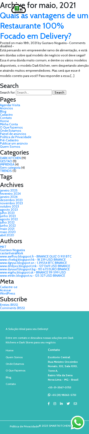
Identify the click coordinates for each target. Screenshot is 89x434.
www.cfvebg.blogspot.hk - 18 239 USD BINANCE (33, 260)
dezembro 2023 (11, 200)
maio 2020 (8, 232)
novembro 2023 (11, 203)
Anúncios (6, 108)
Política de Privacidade (15, 137)
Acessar (5, 290)
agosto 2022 (9, 219)
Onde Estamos (10, 131)
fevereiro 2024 (10, 194)
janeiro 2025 (9, 190)
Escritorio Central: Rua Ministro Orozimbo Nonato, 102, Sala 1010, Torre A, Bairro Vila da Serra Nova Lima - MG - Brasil (63, 368)
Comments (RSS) (12, 308)
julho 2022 (7, 222)
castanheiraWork (11, 253)
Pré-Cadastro (9, 140)
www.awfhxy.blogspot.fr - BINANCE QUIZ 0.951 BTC (36, 256)
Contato (6, 118)
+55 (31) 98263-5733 (63, 395)
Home (4, 121)
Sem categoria (10, 168)
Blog (3, 111)
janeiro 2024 (9, 197)
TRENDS (6, 171)
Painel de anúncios (13, 134)
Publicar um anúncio (14, 143)
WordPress (7, 293)
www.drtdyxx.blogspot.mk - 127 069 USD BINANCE (35, 266)
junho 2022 (8, 226)
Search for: (7, 92)
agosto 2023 (9, 210)
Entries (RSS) (9, 305)
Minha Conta (9, 124)
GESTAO (6, 161)
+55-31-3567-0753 (59, 387)
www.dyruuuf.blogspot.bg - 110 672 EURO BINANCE (35, 269)
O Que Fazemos (11, 127)
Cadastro (6, 115)
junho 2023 (8, 216)
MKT (3, 247)
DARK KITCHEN (10, 158)
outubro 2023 (9, 206)
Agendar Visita (10, 105)
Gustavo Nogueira (12, 250)
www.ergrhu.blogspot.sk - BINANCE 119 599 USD (33, 272)
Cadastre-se (8, 287)
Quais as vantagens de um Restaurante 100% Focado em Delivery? (44, 26)
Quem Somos (10, 147)
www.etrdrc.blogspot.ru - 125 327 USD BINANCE (32, 276)
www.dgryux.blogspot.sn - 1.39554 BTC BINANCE (33, 263)
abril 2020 (7, 235)
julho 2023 (7, 213)
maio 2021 (7, 229)
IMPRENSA (7, 164)
